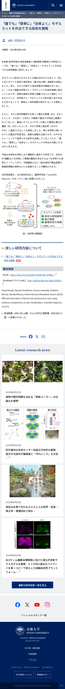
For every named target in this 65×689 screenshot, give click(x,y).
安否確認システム (24, 674)
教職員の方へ (43, 674)
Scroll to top (61, 685)
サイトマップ (16, 667)
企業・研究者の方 (16, 40)
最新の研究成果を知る (17, 13)
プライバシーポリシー (31, 667)
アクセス (32, 659)
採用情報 (32, 653)
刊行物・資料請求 (32, 648)
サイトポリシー (48, 667)
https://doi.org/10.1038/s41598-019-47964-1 (32, 274)
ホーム (4, 13)
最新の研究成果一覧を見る (32, 585)
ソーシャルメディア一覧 (34, 614)
